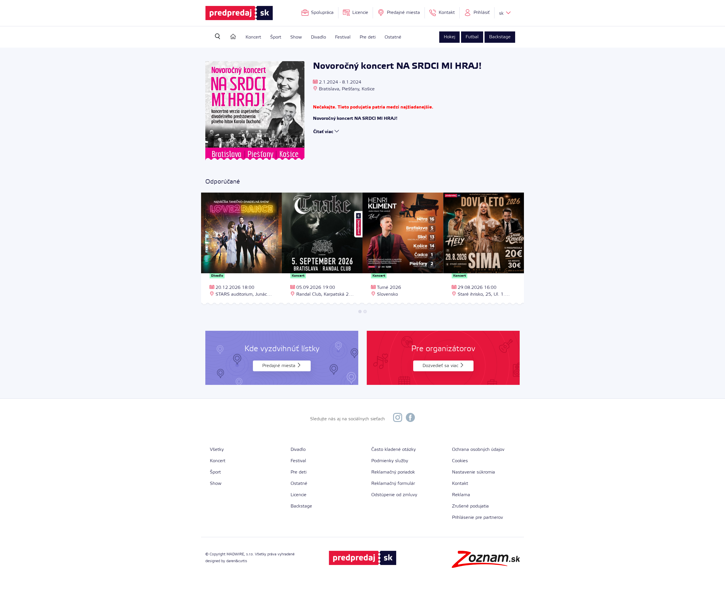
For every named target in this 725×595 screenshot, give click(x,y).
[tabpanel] (241, 249)
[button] (477, 12)
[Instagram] (397, 419)
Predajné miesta (279, 366)
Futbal (472, 37)
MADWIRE (235, 554)
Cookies (460, 461)
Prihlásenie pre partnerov (477, 517)
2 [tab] (365, 311)
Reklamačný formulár (393, 483)
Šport (275, 37)
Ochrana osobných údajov (478, 449)
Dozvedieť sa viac (441, 366)
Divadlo (318, 37)
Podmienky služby (389, 461)
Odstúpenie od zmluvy (394, 495)
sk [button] (502, 13)
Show (296, 37)
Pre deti (368, 37)
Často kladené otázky (393, 449)
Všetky (217, 449)
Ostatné (393, 37)
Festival (343, 37)
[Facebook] (410, 419)
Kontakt (460, 483)
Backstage (500, 37)
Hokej (449, 37)
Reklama (461, 495)
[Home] (233, 36)
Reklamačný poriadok (393, 472)
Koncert (253, 37)
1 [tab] (360, 311)
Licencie (298, 495)
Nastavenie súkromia (473, 472)
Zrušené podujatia (470, 506)
